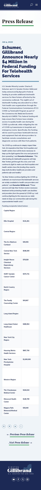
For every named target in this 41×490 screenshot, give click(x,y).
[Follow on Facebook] (18, 479)
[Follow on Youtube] (14, 479)
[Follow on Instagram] (27, 479)
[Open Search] (31, 4)
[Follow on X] (23, 479)
